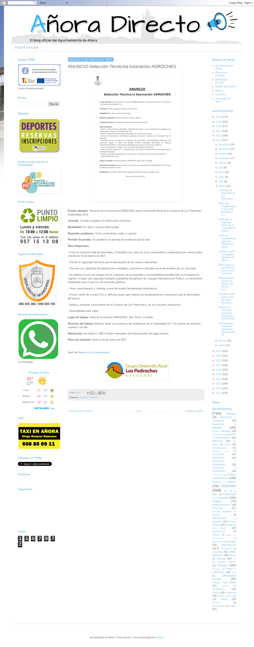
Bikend (219, 90)
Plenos (225, 586)
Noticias (223, 565)
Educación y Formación (224, 495)
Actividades (222, 409)
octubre (223, 153)
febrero (223, 340)
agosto (223, 162)
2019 (219, 355)
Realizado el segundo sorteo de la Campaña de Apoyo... (226, 225)
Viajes (232, 606)
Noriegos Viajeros (226, 562)
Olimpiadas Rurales (221, 81)
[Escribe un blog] (92, 393)
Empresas (217, 508)
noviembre (225, 149)
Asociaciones (218, 434)
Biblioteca (217, 441)
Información (228, 544)
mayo (222, 177)
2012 (219, 388)
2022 (219, 135)
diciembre (224, 144)
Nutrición (216, 569)
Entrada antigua (194, 411)
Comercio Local (221, 451)
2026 (219, 117)
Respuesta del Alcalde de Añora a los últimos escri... (226, 284)
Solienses (220, 94)
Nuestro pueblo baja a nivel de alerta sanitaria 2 (226, 298)
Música (232, 555)
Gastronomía (218, 531)
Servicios (231, 592)
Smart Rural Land (227, 596)
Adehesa (231, 413)
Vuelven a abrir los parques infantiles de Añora (226, 256)
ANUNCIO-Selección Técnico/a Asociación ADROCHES (226, 313)
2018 (219, 360)
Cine (227, 444)
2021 (219, 140)
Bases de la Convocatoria (93, 352)
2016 (219, 369)
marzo (222, 186)
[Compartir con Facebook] (100, 393)
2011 (219, 393)
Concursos (218, 457)
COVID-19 (217, 475)
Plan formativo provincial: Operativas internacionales (226, 329)
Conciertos (218, 454)
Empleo (217, 501)
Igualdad (231, 541)
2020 (219, 351)
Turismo (216, 602)
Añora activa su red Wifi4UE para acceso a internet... (226, 269)
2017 (219, 365)
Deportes (228, 486)
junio (222, 172)
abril (221, 181)
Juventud (217, 551)
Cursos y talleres (224, 481)
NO (234, 559)
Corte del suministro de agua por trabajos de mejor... (227, 241)
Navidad (221, 558)
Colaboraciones (219, 448)
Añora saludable (221, 431)
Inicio (139, 411)
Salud (215, 592)
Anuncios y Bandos (88, 397)
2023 (219, 131)
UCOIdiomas (218, 606)
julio (221, 167)
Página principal (26, 47)
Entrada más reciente (80, 411)
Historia (216, 535)
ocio (234, 572)
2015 (219, 374)
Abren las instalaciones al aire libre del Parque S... (227, 209)
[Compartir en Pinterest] (104, 393)
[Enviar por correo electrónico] (89, 393)
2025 (219, 121)
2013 (219, 383)
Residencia (218, 589)
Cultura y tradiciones (224, 476)
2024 (219, 126)
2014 (219, 379)
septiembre (225, 158)
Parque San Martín (225, 86)
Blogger (160, 637)
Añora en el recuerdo (221, 74)
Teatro (224, 599)
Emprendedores (221, 504)
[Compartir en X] (96, 393)
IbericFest (217, 541)
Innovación (226, 548)
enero (222, 345)
